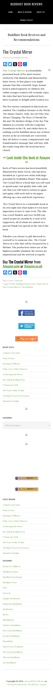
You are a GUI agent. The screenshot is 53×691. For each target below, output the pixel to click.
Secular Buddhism (11, 636)
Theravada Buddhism (13, 652)
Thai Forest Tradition (13, 646)
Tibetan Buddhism (11, 657)
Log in (43, 684)
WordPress (33, 684)
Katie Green (42, 284)
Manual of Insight (11, 401)
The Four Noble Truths (13, 390)
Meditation (8, 609)
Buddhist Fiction (10, 571)
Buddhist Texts (10, 582)
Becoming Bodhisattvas (14, 379)
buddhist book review (26, 284)
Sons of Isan (8, 358)
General (18, 280)
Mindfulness (8, 620)
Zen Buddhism (9, 662)
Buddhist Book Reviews (26, 4)
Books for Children (11, 566)
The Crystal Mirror (17, 51)
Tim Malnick (27, 287)
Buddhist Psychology (12, 577)
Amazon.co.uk (33, 266)
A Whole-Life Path (11, 353)
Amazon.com (11, 266)
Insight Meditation (11, 598)
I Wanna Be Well (10, 385)
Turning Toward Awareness (16, 396)
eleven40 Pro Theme (34, 681)
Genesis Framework (16, 684)
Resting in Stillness (11, 363)
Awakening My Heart (12, 374)
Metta (6, 614)
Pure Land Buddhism (12, 630)
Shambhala (8, 641)
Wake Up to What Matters (15, 369)
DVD (5, 588)
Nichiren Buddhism (12, 625)
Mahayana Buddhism (12, 604)
